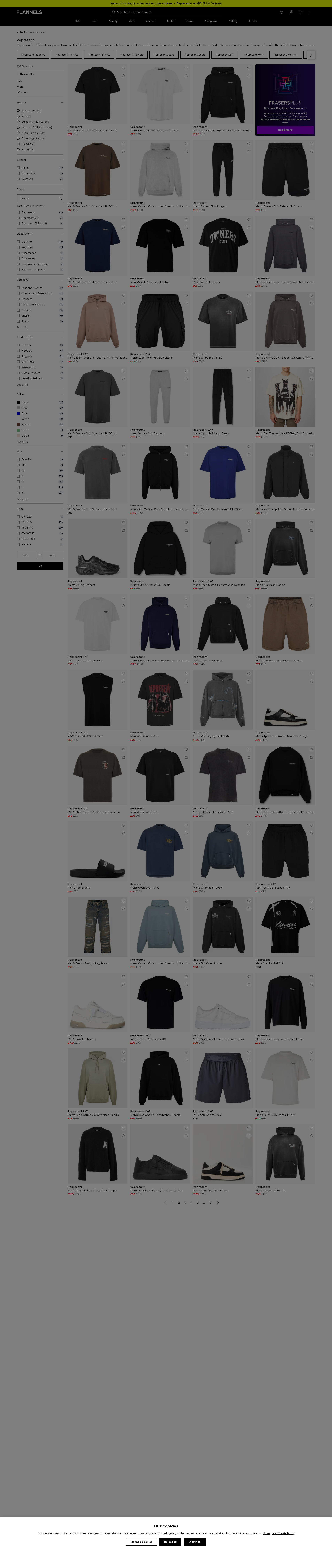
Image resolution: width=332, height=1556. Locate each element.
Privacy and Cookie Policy (278, 1533)
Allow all (194, 1541)
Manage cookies (141, 1541)
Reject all (170, 1541)
